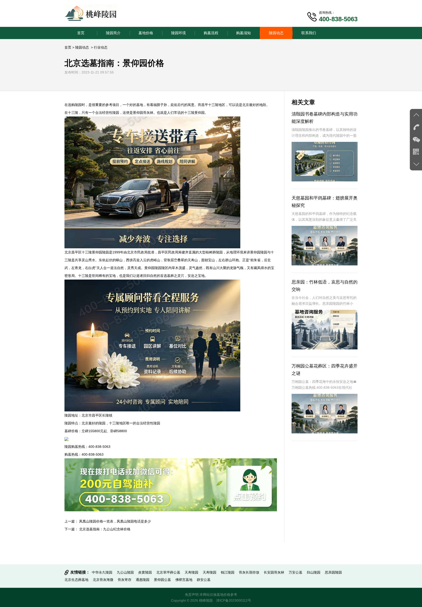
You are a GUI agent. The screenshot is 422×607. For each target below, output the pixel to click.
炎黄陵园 (145, 572)
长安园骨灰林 (274, 572)
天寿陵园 (191, 572)
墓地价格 (145, 33)
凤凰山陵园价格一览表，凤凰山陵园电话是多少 (115, 521)
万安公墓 (295, 572)
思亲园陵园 (333, 572)
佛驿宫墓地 (183, 580)
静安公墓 (204, 580)
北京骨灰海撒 (103, 580)
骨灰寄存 (124, 580)
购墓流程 (211, 33)
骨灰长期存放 (249, 572)
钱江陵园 (227, 572)
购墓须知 (243, 33)
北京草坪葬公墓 (168, 572)
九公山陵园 (125, 572)
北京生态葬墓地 (76, 580)
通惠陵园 (142, 580)
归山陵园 (313, 572)
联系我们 (308, 33)
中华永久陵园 (102, 572)
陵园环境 (178, 33)
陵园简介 (113, 33)
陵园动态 (276, 33)
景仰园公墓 (162, 580)
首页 (80, 33)
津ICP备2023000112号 (233, 600)
